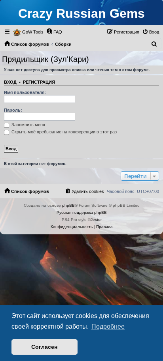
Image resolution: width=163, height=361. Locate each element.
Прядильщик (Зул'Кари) (45, 59)
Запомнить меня (27, 124)
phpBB (68, 205)
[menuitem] (54, 32)
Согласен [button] (44, 347)
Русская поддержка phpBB (82, 212)
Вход (10, 82)
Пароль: (13, 110)
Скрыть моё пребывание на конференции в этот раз (63, 131)
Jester (96, 219)
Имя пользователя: (25, 92)
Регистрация (39, 82)
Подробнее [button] (108, 326)
